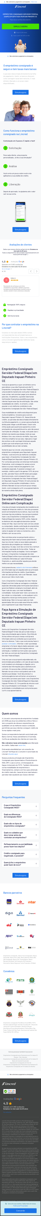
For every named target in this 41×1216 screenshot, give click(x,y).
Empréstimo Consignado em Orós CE (20, 1063)
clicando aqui (13, 754)
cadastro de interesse (24, 567)
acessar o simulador (9, 644)
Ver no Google (6, 269)
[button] (31, 271)
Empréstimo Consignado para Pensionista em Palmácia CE (20, 1064)
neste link (21, 745)
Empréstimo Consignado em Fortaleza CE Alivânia (20, 1066)
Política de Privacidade (20, 1206)
